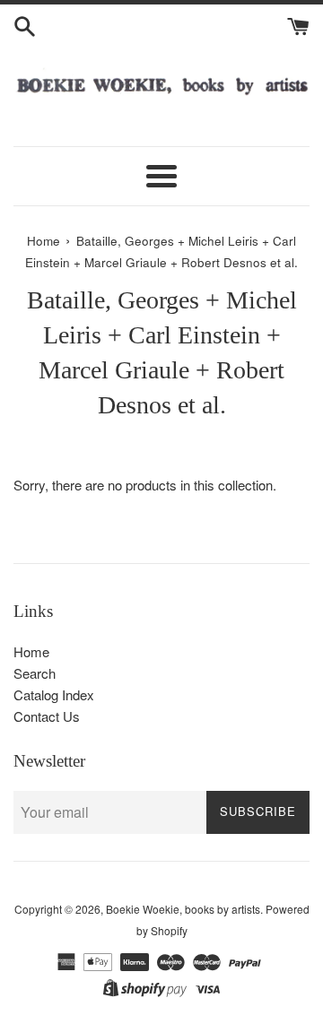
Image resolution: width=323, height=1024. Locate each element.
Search (34, 673)
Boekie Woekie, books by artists (183, 908)
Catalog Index (53, 694)
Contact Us (46, 716)
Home (31, 651)
